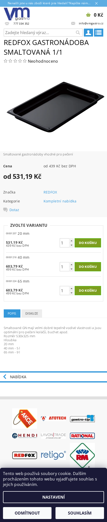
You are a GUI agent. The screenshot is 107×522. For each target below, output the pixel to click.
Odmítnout (27, 513)
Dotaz (14, 210)
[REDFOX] (24, 455)
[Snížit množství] (71, 245)
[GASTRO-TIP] (82, 418)
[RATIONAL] (82, 435)
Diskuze (31, 313)
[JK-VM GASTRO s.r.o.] (17, 13)
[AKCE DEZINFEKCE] (24, 418)
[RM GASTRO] (82, 455)
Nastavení (53, 497)
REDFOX (50, 192)
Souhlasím (80, 513)
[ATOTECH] (53, 418)
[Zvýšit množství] (71, 240)
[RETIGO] (53, 455)
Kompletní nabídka (60, 201)
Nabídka (18, 376)
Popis (12, 313)
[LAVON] (53, 435)
